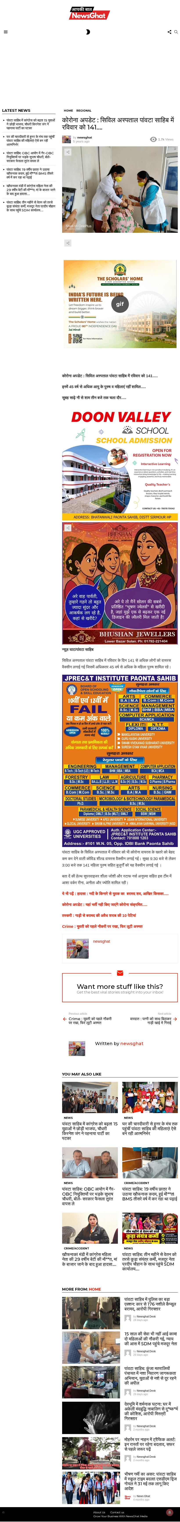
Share (67, 152)
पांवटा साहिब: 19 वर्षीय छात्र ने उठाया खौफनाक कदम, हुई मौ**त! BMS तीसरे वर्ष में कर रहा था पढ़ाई (149, 1193)
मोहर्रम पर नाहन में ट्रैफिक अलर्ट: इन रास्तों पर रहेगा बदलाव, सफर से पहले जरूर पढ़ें (150, 1444)
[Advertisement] (90, 69)
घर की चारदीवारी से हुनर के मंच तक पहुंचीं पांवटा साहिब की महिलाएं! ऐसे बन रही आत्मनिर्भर (150, 1128)
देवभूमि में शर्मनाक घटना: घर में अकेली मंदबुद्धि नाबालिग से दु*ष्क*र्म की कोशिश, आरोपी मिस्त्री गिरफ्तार (151, 1411)
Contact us (117, 1512)
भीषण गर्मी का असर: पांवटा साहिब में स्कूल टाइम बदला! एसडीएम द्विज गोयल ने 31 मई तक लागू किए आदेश (150, 1481)
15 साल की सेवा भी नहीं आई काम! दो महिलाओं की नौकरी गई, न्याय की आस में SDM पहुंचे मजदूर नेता (150, 1338)
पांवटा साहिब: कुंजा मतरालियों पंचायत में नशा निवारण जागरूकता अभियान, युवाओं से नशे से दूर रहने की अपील (150, 1375)
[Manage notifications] (169, 1512)
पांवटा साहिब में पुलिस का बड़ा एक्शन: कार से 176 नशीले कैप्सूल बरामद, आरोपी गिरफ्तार (150, 1304)
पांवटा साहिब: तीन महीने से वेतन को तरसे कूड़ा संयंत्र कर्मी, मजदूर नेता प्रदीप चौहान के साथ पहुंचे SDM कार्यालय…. (149, 1262)
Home (95, 1289)
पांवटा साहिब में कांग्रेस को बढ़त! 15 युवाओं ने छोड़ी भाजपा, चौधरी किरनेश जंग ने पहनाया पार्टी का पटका (90, 1131)
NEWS (68, 1117)
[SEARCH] (176, 31)
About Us (99, 1512)
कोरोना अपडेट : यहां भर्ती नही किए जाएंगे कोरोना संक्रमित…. (104, 904)
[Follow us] (169, 32)
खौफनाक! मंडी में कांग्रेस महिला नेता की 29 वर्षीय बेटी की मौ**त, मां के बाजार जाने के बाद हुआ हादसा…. (89, 1259)
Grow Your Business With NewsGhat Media (120, 1516)
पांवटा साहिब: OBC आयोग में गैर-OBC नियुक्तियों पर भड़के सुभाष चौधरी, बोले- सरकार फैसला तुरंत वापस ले (88, 1196)
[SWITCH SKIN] (88, 32)
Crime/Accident (136, 1183)
